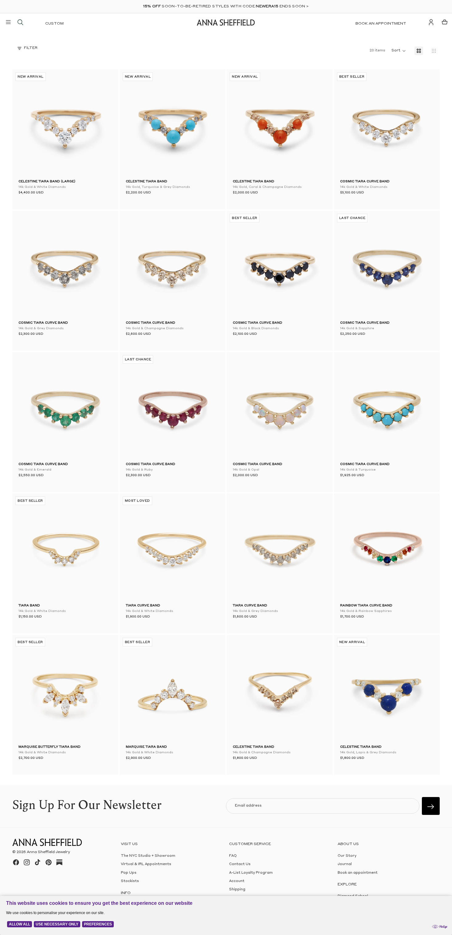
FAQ (233, 856)
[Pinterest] (48, 862)
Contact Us (240, 864)
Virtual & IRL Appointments (146, 864)
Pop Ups (129, 873)
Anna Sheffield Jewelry (48, 852)
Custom (54, 24)
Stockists (130, 881)
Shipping (237, 889)
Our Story (347, 856)
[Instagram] (26, 862)
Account (236, 881)
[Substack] (59, 862)
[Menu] (8, 22)
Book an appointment (380, 24)
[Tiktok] (37, 862)
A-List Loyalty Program (251, 873)
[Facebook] (16, 862)
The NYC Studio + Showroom (148, 856)
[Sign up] (431, 806)
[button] (27, 124)
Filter (31, 48)
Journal (345, 864)
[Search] (20, 22)
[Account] (431, 22)
